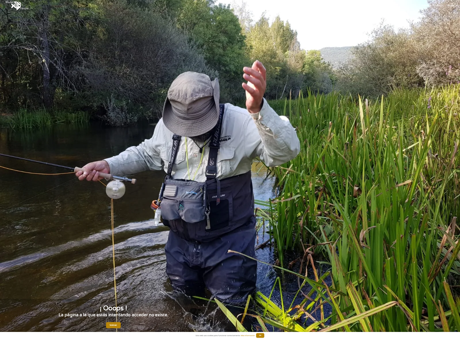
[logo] (17, 5)
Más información (248, 335)
